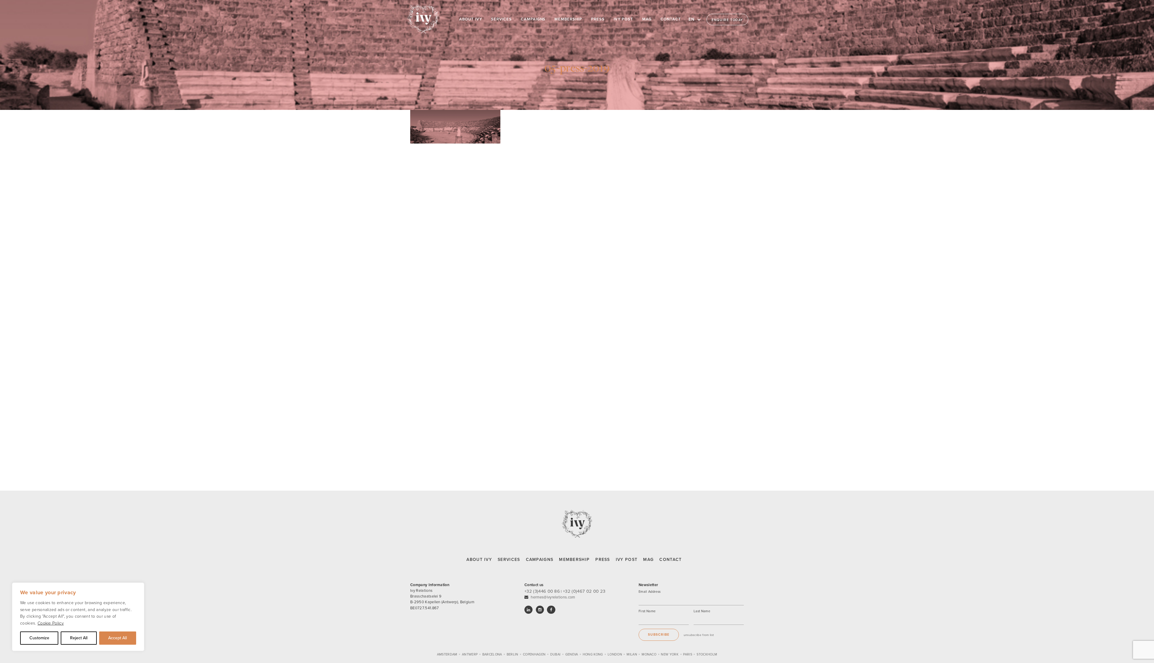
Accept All (117, 637)
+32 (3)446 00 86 (542, 591)
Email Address (650, 592)
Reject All (78, 637)
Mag (648, 559)
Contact (670, 559)
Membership (574, 559)
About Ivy (479, 559)
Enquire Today (727, 20)
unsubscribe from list (699, 635)
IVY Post (626, 559)
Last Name (702, 611)
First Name (647, 611)
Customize (39, 637)
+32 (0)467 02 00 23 (584, 591)
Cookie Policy (51, 623)
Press (602, 559)
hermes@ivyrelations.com (553, 597)
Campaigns (540, 559)
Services (509, 559)
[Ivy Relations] (423, 19)
